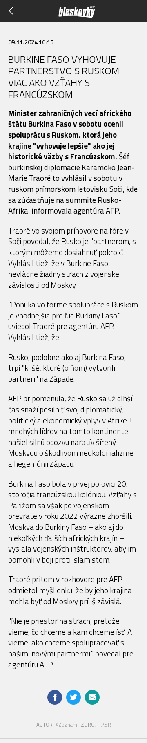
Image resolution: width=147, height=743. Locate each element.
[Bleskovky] (87, 14)
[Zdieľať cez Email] (92, 697)
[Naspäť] (13, 11)
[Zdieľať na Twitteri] (73, 697)
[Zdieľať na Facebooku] (54, 697)
